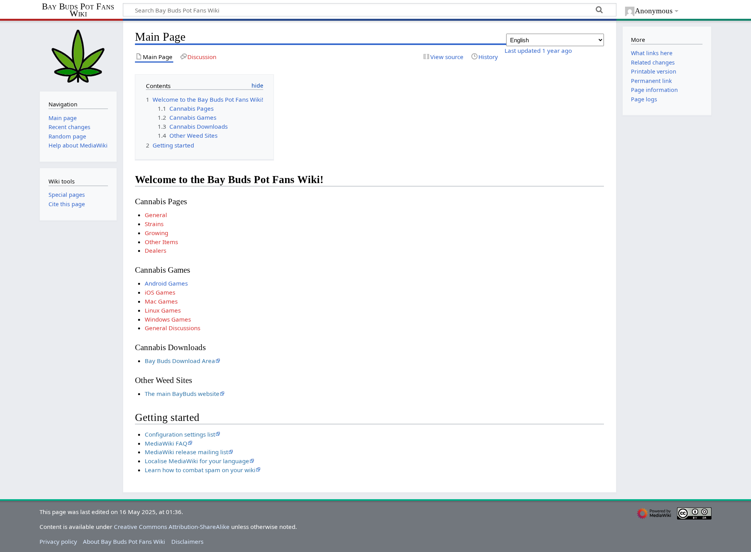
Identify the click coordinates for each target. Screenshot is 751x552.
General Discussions (172, 328)
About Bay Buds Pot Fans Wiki (124, 541)
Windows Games (168, 319)
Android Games (166, 283)
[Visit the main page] (78, 55)
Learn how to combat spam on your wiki (200, 470)
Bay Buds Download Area (180, 361)
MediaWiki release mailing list (186, 452)
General (156, 215)
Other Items (161, 242)
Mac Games (161, 301)
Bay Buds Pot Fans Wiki (78, 10)
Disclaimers (187, 541)
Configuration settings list (180, 434)
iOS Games (160, 292)
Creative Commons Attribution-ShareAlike (172, 526)
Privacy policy (58, 541)
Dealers (155, 250)
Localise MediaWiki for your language (197, 461)
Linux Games (163, 310)
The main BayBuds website (182, 393)
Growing (156, 233)
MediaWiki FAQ (166, 443)
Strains (154, 224)
